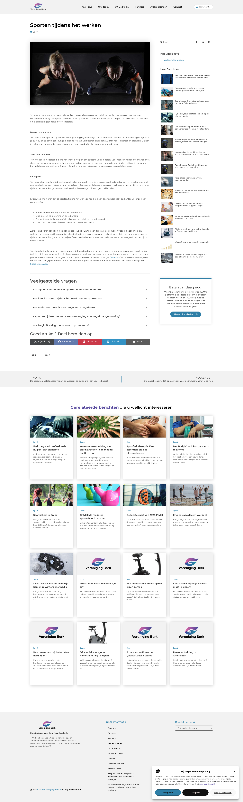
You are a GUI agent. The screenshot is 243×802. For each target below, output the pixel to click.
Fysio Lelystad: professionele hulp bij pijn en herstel (192, 115)
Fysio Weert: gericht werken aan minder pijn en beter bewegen (190, 89)
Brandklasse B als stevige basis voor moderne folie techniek (192, 102)
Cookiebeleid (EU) (116, 763)
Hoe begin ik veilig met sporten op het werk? (90, 325)
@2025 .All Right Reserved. (55, 789)
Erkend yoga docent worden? (190, 515)
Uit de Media (114, 748)
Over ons (87, 6)
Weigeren (195, 792)
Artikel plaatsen (158, 6)
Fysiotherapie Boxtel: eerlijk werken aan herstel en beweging (191, 166)
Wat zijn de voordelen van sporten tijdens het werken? (90, 289)
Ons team (103, 6)
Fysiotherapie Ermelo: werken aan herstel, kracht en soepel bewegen (191, 140)
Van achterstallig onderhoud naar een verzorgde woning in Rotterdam (192, 127)
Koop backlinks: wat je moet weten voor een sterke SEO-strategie (121, 776)
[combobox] (203, 7)
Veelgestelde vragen (174, 60)
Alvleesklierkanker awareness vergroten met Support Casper (189, 204)
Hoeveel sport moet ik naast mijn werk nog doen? (90, 307)
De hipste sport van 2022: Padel (145, 515)
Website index (114, 769)
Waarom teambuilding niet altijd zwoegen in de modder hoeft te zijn (96, 449)
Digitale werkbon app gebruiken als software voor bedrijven (192, 230)
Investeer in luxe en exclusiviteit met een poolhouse (192, 191)
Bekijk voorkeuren (222, 792)
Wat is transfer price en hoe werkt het (192, 242)
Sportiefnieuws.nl (39, 264)
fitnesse (114, 257)
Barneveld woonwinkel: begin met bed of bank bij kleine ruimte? (191, 256)
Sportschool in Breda (45, 515)
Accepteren (168, 792)
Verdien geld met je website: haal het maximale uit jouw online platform (123, 787)
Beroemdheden (115, 743)
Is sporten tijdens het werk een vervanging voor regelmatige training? (90, 316)
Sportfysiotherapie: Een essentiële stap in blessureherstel (140, 449)
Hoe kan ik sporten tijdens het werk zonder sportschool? (90, 298)
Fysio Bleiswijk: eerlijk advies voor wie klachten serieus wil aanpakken (192, 153)
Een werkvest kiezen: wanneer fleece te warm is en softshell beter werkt (192, 76)
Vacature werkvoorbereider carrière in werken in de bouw (192, 217)
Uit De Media (122, 6)
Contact (177, 6)
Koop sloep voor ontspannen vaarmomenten (188, 179)
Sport (35, 32)
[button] (234, 771)
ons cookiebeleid (207, 784)
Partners (139, 6)
